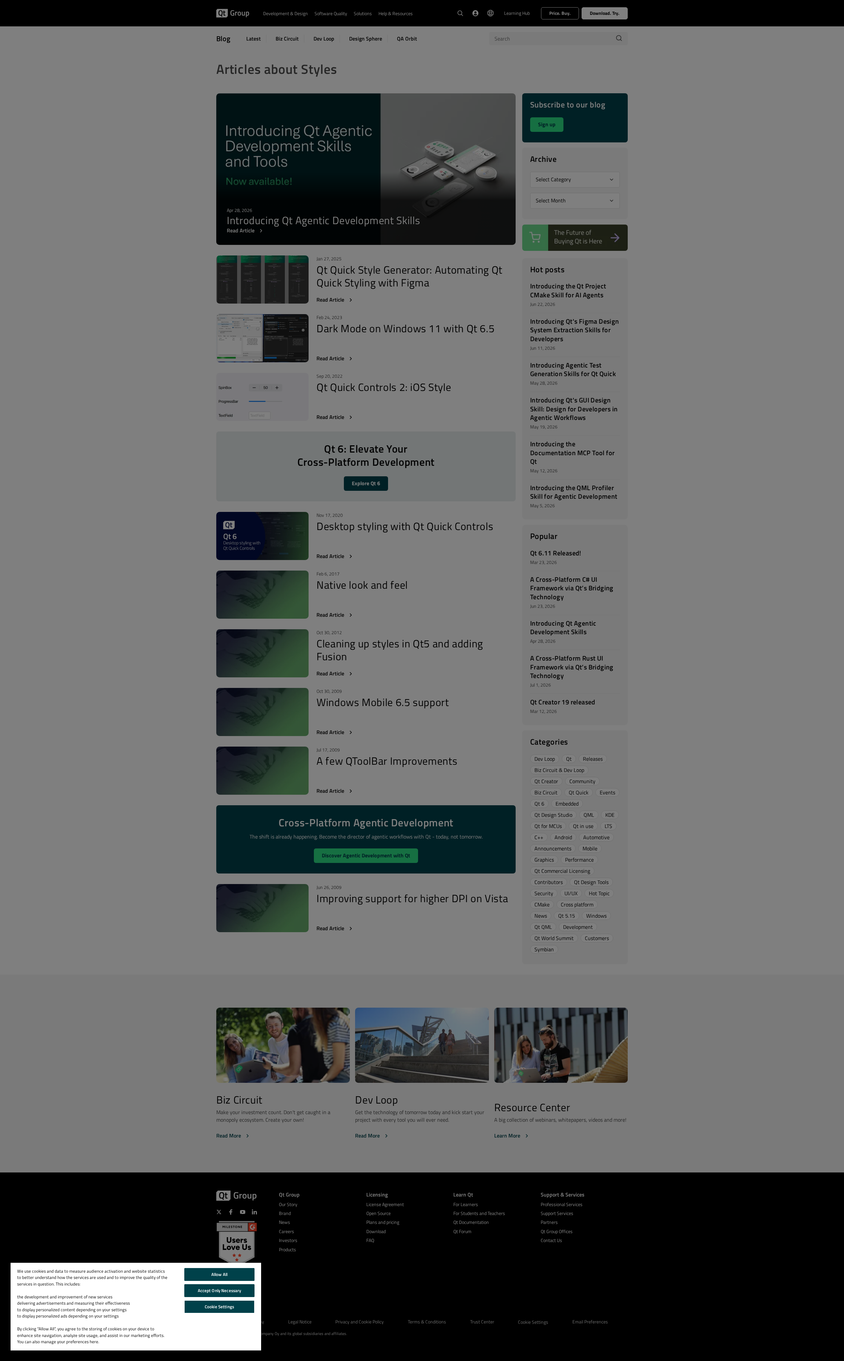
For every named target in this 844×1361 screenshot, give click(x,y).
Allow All (219, 1274)
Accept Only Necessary (219, 1290)
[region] (136, 1306)
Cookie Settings (219, 1306)
